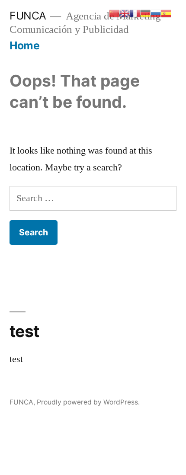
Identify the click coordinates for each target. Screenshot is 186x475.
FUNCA (28, 15)
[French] (135, 12)
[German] (145, 12)
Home (24, 45)
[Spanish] (166, 12)
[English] (124, 12)
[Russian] (156, 12)
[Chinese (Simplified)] (114, 12)
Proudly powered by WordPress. (88, 402)
